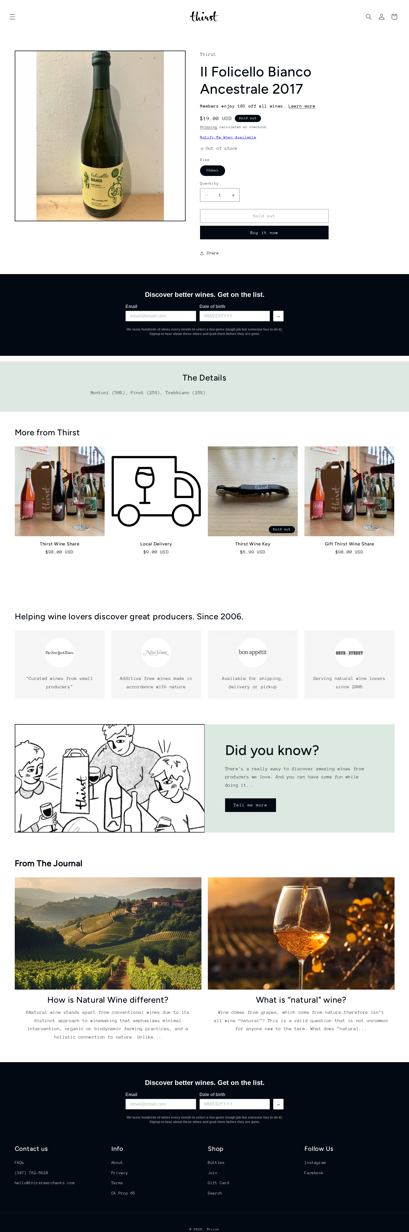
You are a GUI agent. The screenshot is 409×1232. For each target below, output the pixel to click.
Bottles (216, 1162)
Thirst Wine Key (252, 544)
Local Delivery (156, 544)
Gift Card (219, 1183)
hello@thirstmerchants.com (45, 1183)
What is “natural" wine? (301, 999)
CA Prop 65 (123, 1193)
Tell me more (250, 805)
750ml (215, 172)
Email (131, 306)
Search (215, 1193)
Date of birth (212, 306)
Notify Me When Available (228, 137)
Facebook (314, 1172)
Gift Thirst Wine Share (349, 544)
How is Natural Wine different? (108, 999)
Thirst (213, 1229)
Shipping (208, 127)
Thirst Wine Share (60, 544)
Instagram (315, 1162)
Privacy (119, 1172)
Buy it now (264, 232)
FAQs (19, 1162)
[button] (12, 16)
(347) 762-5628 (31, 1172)
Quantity (209, 184)
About (117, 1162)
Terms (117, 1183)
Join (213, 1172)
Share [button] (213, 253)
